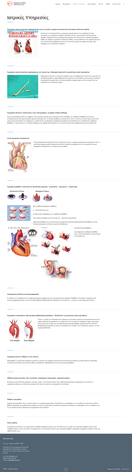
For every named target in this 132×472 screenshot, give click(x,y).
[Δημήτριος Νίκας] (17, 4)
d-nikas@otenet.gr (14, 460)
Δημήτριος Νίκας (13, 469)
